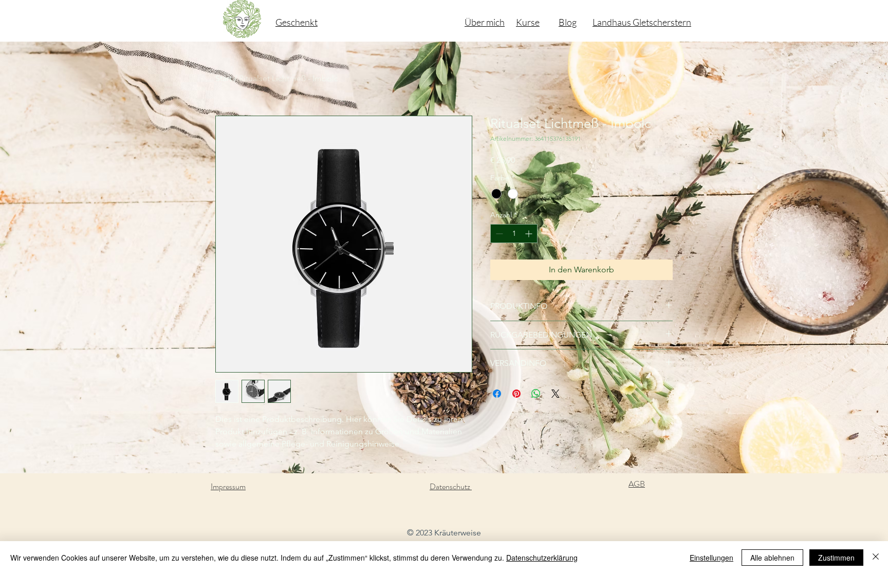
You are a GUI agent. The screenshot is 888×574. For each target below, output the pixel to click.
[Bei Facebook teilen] (497, 393)
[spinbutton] (514, 234)
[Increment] (529, 234)
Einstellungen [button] (711, 557)
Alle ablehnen (772, 557)
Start (223, 78)
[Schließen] (875, 557)
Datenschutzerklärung (542, 557)
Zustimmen (836, 557)
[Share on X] (555, 393)
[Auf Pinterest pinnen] (516, 393)
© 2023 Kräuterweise (444, 533)
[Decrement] (498, 234)
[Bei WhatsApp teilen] (536, 393)
